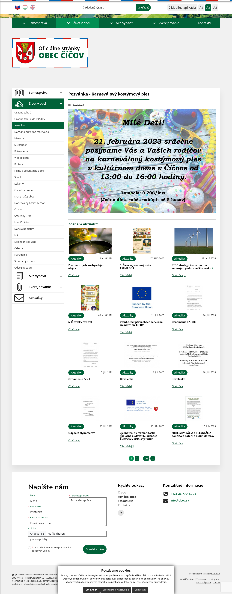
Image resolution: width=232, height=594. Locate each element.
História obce (127, 497)
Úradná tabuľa (23, 112)
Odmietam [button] (140, 589)
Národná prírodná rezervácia (31, 132)
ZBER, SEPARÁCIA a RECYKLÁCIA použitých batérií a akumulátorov (193, 434)
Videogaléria (21, 157)
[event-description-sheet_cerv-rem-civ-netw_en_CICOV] (142, 297)
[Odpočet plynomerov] (90, 408)
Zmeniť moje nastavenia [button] (116, 589)
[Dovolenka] (142, 355)
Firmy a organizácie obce (29, 170)
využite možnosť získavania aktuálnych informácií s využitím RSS (44, 574)
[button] (34, 23)
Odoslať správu (95, 549)
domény (46, 580)
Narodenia (20, 254)
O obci (122, 492)
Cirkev (18, 209)
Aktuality (19, 125)
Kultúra (18, 164)
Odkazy (18, 248)
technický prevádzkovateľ (53, 583)
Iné (16, 235)
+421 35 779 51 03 (183, 494)
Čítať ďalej (74, 275)
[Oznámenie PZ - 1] (90, 355)
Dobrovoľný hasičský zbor (29, 203)
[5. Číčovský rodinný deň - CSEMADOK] (142, 241)
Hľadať (144, 7)
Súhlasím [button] (91, 589)
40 (146, 458)
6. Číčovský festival (80, 322)
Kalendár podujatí (25, 241)
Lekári (18, 183)
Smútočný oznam (24, 261)
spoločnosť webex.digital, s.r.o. (26, 583)
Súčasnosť (20, 145)
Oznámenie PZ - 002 (184, 322)
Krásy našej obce (24, 196)
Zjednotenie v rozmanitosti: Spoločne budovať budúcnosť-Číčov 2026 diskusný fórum (139, 436)
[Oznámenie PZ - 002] (194, 297)
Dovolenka (127, 379)
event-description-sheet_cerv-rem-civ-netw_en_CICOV (141, 323)
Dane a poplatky (24, 229)
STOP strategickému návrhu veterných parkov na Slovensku (191, 266)
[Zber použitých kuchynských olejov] (90, 241)
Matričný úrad (22, 222)
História (19, 138)
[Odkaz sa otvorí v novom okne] (121, 513)
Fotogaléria (21, 151)
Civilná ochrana (23, 190)
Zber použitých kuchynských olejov (86, 266)
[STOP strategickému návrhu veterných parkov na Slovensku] (194, 241)
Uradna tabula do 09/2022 (29, 119)
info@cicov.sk (179, 500)
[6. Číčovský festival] (90, 297)
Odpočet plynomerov (81, 433)
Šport (17, 177)
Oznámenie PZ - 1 (79, 379)
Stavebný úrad (23, 216)
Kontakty (204, 23)
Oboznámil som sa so (51, 549)
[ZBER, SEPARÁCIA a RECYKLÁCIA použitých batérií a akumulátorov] (194, 408)
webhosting (17, 580)
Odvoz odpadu (23, 267)
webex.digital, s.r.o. (33, 580)
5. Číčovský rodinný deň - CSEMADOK (135, 266)
